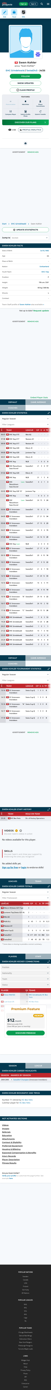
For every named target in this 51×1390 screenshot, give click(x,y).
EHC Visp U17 (14, 439)
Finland (25, 1286)
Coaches (12, 408)
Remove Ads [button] (33, 152)
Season (13, 1066)
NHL (25, 1304)
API (25, 1377)
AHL (25, 1314)
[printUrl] (25, 143)
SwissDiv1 (29, 466)
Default (12, 402)
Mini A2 (28, 434)
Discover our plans (25, 122)
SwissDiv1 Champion (21, 1080)
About (25, 1363)
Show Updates (26, 83)
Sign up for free (10, 867)
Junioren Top (30, 452)
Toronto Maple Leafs (25, 1349)
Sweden (25, 1276)
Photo (25, 1373)
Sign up (24, 4)
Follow (25, 76)
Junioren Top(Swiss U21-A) (14, 912)
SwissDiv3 (32, 70)
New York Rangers (25, 1342)
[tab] (13, 402)
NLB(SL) (7, 921)
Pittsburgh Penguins (25, 1345)
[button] (25, 76)
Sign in (33, 4)
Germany (25, 1290)
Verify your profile (9, 1176)
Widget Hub (25, 1360)
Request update (41, 310)
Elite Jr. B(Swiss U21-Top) (13, 908)
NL (26, 1321)
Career (25, 1387)
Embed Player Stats (39, 397)
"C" (23, 610)
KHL (25, 1308)
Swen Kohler (25, 304)
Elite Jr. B (29, 448)
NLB (27, 461)
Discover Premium (25, 1033)
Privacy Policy (25, 1370)
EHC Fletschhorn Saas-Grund (15, 467)
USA (25, 1283)
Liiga (25, 1318)
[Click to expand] (48, 809)
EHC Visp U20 (14, 448)
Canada (25, 1280)
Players (12, 956)
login (23, 867)
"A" (21, 491)
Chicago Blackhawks (25, 1332)
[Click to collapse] (48, 413)
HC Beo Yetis (16, 818)
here (11, 1178)
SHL (25, 1311)
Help (25, 1367)
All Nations (25, 1293)
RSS (25, 1380)
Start (4, 223)
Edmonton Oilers (25, 1339)
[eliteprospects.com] (7, 4)
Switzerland (44, 266)
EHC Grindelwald (15, 70)
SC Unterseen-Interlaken (14, 510)
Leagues (12, 881)
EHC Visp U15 (14, 434)
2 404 (14, 130)
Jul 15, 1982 (44, 251)
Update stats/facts (27, 230)
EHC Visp (45, 272)
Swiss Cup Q (30, 690)
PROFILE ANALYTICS (31, 130)
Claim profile (27, 90)
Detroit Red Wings (25, 1336)
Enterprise (25, 1383)
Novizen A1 (30, 439)
